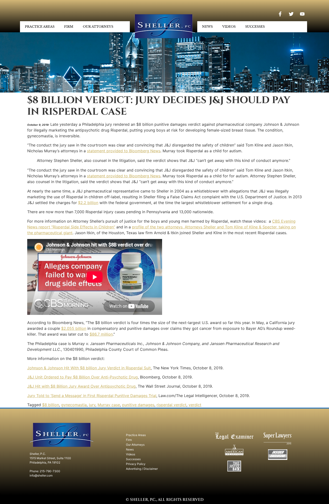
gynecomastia (74, 404)
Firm (68, 27)
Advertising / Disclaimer (142, 469)
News (207, 27)
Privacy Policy (135, 464)
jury (92, 404)
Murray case (109, 404)
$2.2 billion (88, 202)
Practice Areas (39, 27)
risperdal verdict (171, 404)
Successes (255, 27)
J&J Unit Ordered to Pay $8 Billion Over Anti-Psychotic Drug (82, 377)
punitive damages (138, 404)
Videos (229, 27)
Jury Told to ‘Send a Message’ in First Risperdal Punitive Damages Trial (91, 395)
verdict (195, 404)
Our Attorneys (98, 27)
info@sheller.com (41, 475)
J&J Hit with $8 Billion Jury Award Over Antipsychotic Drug (81, 386)
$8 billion (50, 404)
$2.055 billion (73, 328)
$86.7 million (101, 334)
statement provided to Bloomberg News (123, 150)
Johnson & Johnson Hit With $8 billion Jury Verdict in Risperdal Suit (89, 367)
